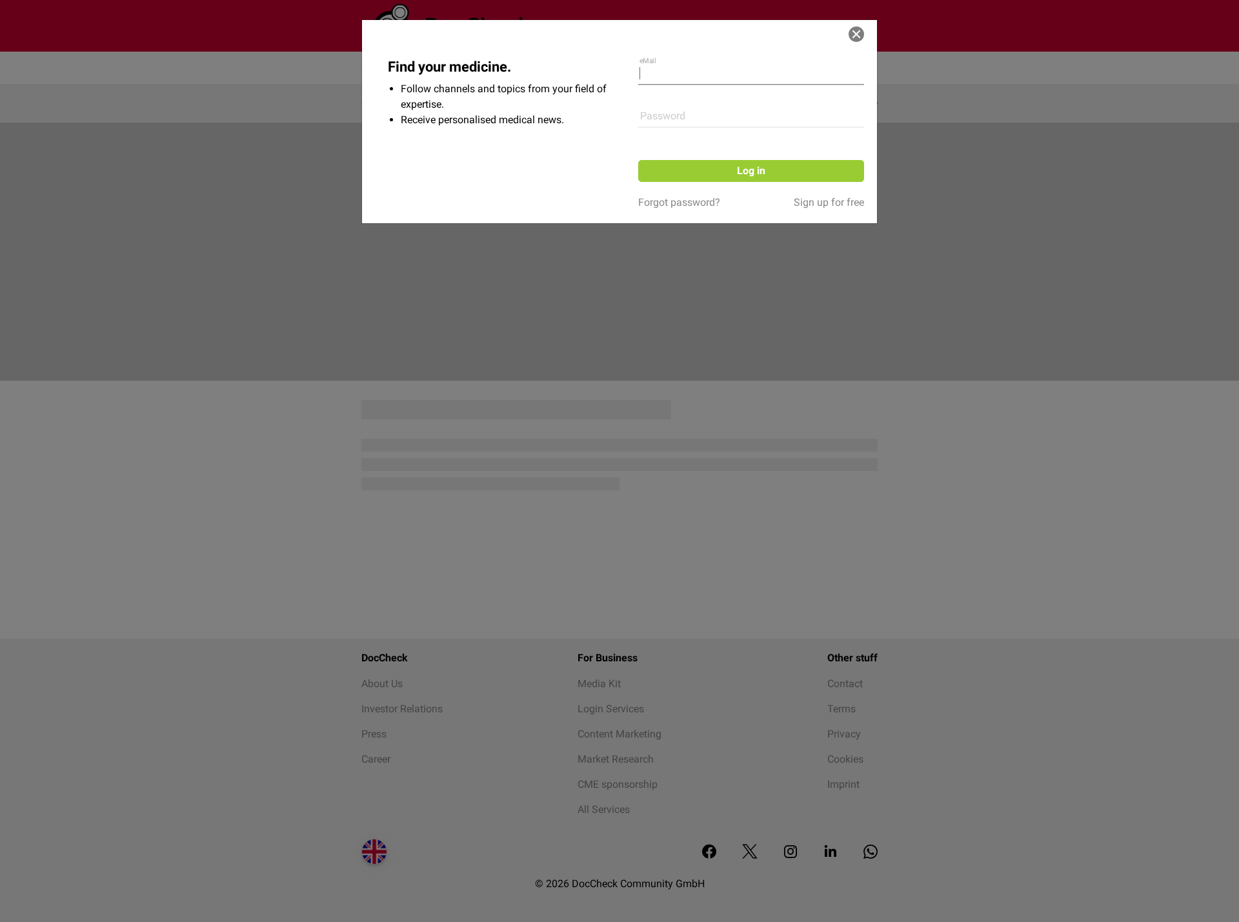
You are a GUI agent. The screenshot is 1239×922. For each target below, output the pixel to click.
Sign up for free (829, 202)
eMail (648, 61)
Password (662, 116)
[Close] (856, 34)
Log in (751, 171)
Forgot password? (679, 202)
